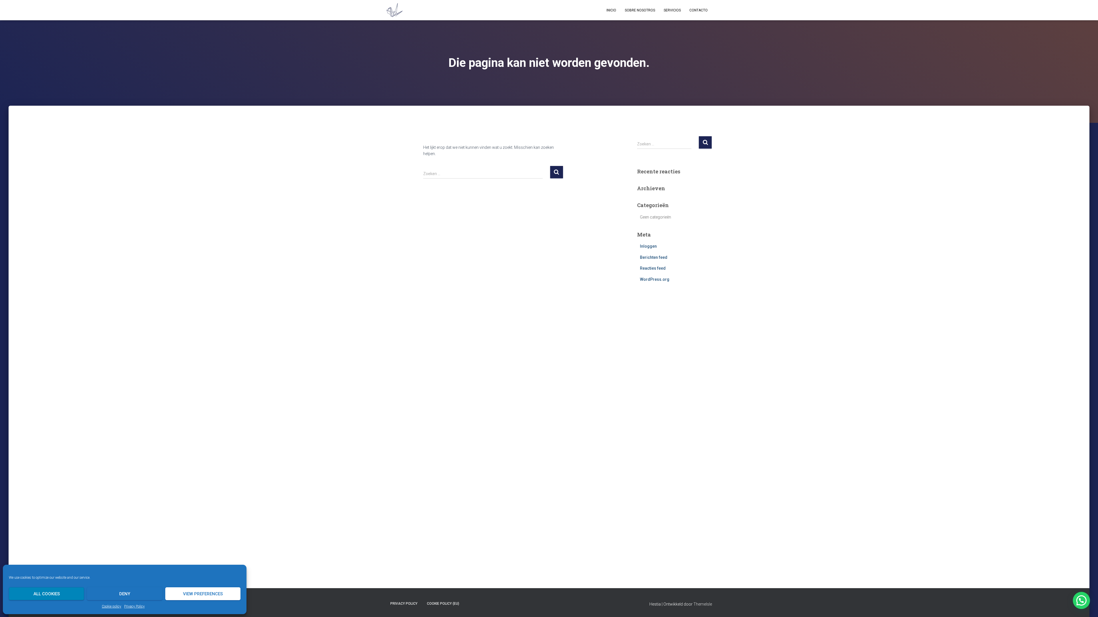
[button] (1081, 600)
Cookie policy (111, 606)
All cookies (46, 593)
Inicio (611, 10)
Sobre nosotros (640, 10)
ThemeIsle (702, 604)
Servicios (672, 10)
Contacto (698, 10)
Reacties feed (653, 268)
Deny (124, 593)
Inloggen (648, 246)
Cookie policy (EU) (443, 604)
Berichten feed (653, 257)
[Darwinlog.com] (394, 10)
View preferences (203, 593)
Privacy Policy (134, 606)
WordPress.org (654, 279)
